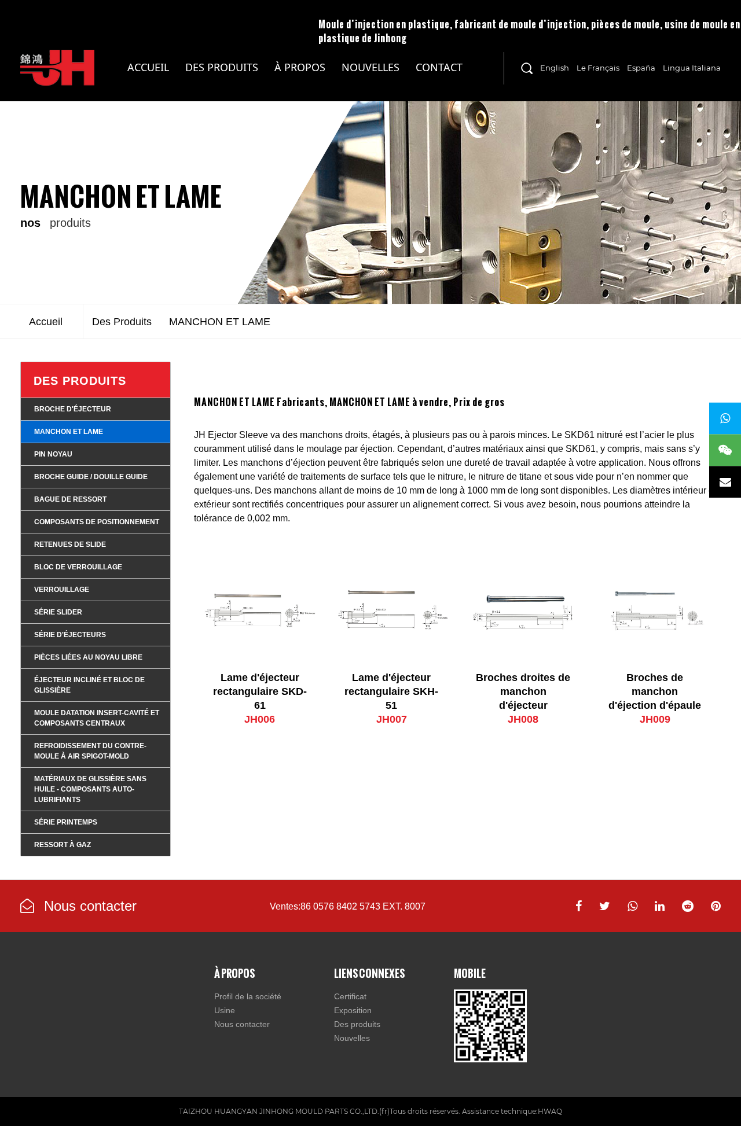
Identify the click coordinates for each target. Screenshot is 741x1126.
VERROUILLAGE (61, 590)
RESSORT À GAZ (62, 845)
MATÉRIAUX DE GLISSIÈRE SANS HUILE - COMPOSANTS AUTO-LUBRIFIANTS (228, 81)
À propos (299, 67)
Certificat (350, 996)
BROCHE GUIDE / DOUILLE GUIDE (91, 477)
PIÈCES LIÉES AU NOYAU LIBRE (88, 657)
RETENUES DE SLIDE (70, 544)
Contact (439, 67)
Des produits (221, 67)
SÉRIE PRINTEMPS (65, 822)
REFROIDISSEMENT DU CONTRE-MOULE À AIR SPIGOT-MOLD (90, 751)
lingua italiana (692, 67)
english (554, 67)
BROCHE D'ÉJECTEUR (72, 409)
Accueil (148, 67)
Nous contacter (88, 906)
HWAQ (550, 1111)
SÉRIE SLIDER (58, 612)
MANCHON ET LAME (68, 432)
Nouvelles (370, 67)
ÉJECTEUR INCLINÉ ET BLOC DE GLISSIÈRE (89, 685)
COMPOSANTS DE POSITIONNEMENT (96, 522)
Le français (598, 67)
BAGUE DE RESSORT (70, 499)
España (641, 67)
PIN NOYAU (53, 454)
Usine (224, 1010)
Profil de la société (247, 996)
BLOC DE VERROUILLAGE (78, 567)
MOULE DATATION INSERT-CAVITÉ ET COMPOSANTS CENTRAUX (96, 718)
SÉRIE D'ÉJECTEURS (70, 635)
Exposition (353, 1010)
